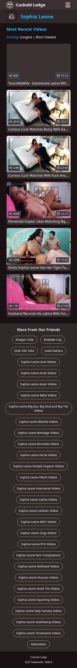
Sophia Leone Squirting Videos (38, 600)
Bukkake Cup (53, 340)
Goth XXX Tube (24, 351)
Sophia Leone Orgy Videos (38, 533)
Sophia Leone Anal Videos (38, 362)
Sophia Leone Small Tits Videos (38, 589)
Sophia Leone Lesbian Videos (39, 511)
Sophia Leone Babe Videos (39, 395)
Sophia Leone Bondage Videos (38, 433)
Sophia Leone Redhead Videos (38, 566)
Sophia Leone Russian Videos (38, 577)
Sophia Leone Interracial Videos (38, 488)
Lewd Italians (54, 351)
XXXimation (38, 644)
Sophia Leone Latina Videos (38, 499)
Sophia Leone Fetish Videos (38, 477)
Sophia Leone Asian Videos (38, 384)
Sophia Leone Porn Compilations (38, 555)
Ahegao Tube (25, 340)
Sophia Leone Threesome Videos (38, 633)
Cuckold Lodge (30, 5)
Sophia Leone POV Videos (38, 544)
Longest (26, 37)
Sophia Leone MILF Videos (38, 522)
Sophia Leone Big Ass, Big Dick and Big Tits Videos (38, 408)
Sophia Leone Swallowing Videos (38, 622)
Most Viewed (46, 37)
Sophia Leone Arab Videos (38, 373)
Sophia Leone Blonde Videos (38, 422)
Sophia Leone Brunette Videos (38, 444)
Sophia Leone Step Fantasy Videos (38, 611)
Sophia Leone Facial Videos (38, 455)
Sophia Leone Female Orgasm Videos (38, 466)
